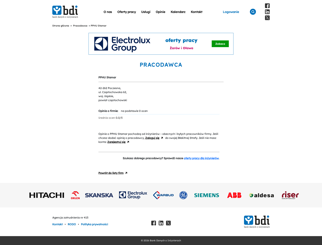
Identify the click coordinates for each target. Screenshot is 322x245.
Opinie (160, 12)
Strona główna (60, 25)
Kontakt (196, 12)
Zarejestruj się (116, 142)
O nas (108, 12)
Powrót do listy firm (111, 173)
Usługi (145, 12)
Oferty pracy (126, 12)
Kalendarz (178, 12)
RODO (72, 224)
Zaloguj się (152, 138)
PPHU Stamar (98, 25)
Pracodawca (80, 25)
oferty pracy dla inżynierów (201, 158)
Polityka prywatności (94, 224)
